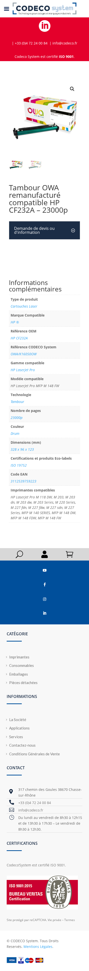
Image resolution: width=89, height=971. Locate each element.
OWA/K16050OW (24, 354)
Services (16, 736)
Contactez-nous (22, 745)
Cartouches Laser (24, 306)
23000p (16, 417)
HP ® (15, 322)
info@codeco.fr (30, 810)
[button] (72, 88)
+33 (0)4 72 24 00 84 (34, 802)
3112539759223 (23, 481)
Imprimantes (19, 657)
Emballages (18, 674)
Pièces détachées (23, 682)
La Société (17, 719)
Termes (69, 920)
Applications (19, 728)
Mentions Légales (37, 946)
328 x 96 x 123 (22, 449)
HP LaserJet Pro (23, 369)
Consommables (21, 665)
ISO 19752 (19, 465)
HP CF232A (19, 338)
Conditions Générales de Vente (34, 754)
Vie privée (54, 920)
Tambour (17, 401)
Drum (15, 433)
